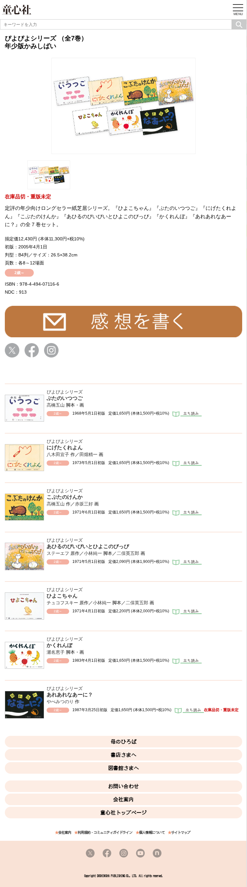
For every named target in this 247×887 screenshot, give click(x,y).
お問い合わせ (123, 786)
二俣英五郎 (128, 553)
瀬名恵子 (56, 652)
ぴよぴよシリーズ (65, 391)
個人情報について (152, 832)
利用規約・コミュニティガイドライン (105, 832)
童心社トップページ (123, 812)
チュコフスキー (62, 602)
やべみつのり (60, 701)
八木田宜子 (58, 454)
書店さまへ (123, 754)
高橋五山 (56, 405)
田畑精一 (88, 454)
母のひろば (123, 741)
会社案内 (123, 799)
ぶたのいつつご (65, 398)
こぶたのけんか (65, 497)
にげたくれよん (65, 447)
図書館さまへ (123, 768)
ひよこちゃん (62, 596)
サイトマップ (180, 832)
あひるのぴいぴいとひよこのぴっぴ (88, 546)
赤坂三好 (84, 503)
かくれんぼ (59, 645)
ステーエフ (58, 553)
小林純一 (93, 553)
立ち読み (187, 414)
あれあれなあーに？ (70, 694)
